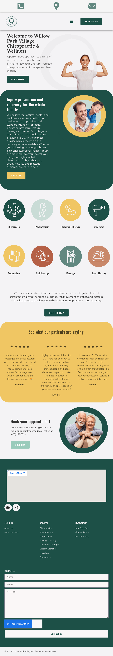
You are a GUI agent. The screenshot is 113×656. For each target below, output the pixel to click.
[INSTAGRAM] (16, 507)
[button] (71, 21)
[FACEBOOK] (8, 507)
